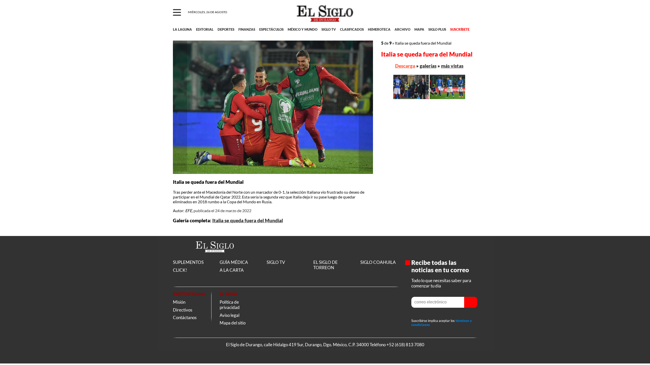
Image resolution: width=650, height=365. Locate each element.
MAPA (419, 29)
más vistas (452, 66)
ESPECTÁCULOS (271, 29)
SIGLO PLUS (437, 29)
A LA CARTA (232, 270)
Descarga (405, 66)
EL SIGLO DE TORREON (325, 265)
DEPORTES (226, 29)
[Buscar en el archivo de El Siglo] (454, 15)
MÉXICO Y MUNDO (302, 29)
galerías (428, 66)
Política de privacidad (230, 304)
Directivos (182, 310)
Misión (179, 302)
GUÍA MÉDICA (234, 262)
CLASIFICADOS (352, 29)
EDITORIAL (205, 29)
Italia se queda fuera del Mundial (247, 220)
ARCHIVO (402, 29)
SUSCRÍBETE (459, 29)
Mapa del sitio (233, 322)
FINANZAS (246, 29)
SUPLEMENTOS (188, 262)
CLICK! (180, 270)
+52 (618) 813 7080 (405, 344)
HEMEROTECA (379, 29)
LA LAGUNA (182, 29)
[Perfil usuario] (470, 12)
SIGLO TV (328, 29)
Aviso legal (229, 315)
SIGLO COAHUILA (378, 262)
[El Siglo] (215, 258)
